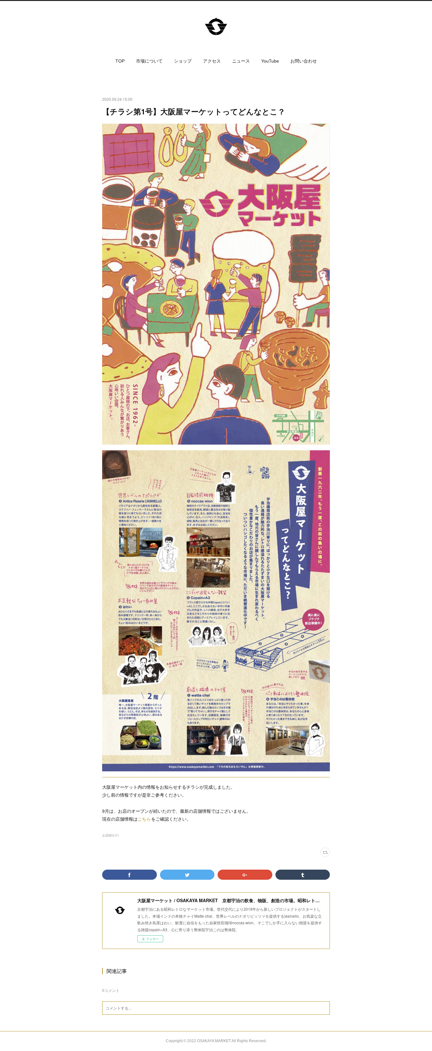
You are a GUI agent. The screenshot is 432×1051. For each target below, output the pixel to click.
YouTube (270, 61)
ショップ (183, 61)
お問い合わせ (303, 61)
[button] (120, 61)
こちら (144, 819)
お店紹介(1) (110, 835)
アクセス (212, 61)
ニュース (241, 61)
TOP (120, 61)
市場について (149, 61)
